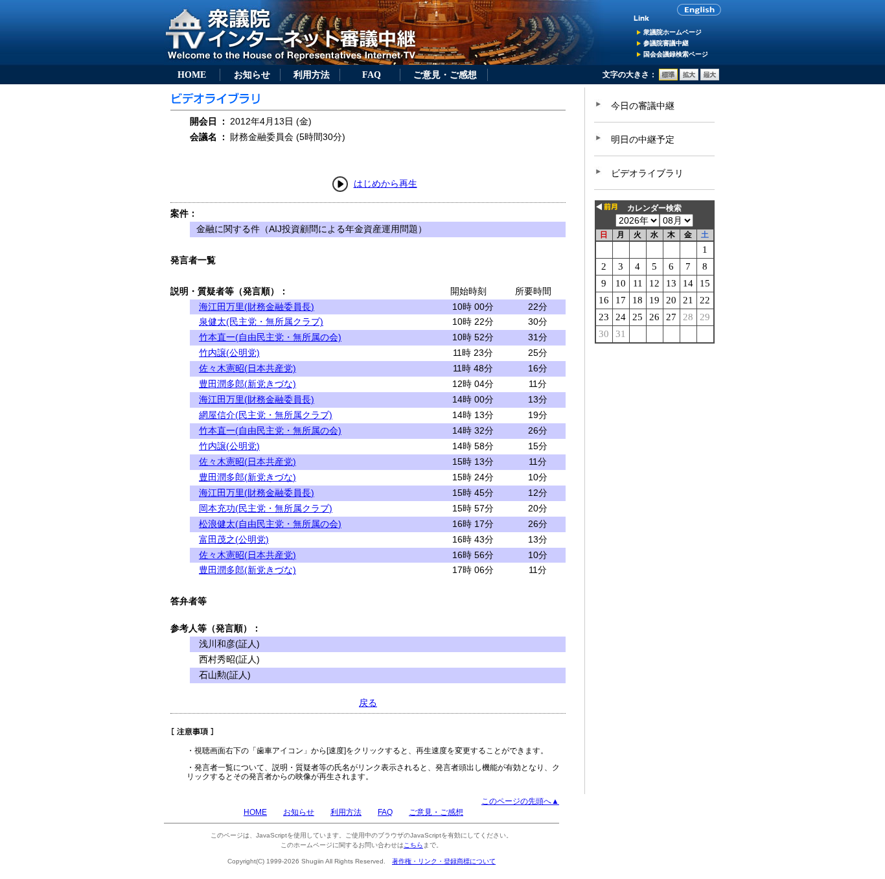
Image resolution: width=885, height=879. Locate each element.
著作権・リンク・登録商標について (444, 861)
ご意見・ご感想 (445, 74)
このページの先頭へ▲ (520, 801)
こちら (413, 845)
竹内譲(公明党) (229, 352)
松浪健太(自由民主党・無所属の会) (270, 524)
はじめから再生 (385, 183)
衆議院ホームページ (672, 32)
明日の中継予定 (642, 139)
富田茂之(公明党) (234, 539)
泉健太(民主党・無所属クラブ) (261, 321)
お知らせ (252, 74)
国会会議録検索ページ (675, 54)
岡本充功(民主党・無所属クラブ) (265, 508)
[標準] (668, 77)
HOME (192, 74)
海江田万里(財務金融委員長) (256, 306)
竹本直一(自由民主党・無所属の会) (270, 337)
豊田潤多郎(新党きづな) (247, 384)
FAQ (371, 74)
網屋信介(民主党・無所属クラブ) (265, 415)
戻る (368, 702)
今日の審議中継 (642, 105)
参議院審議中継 (666, 43)
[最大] (709, 77)
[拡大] (689, 77)
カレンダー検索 (654, 208)
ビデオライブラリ (647, 173)
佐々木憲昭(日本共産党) (247, 368)
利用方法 (311, 74)
